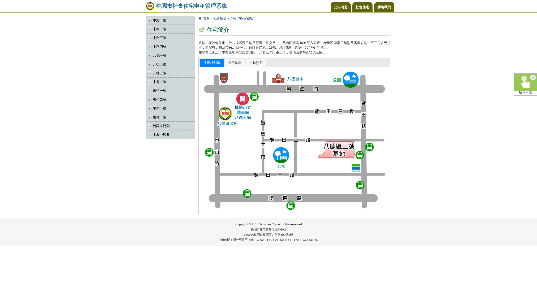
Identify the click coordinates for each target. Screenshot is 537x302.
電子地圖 (235, 63)
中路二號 (159, 29)
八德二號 (159, 64)
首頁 (206, 18)
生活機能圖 (212, 63)
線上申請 (525, 93)
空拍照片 (256, 63)
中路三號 (159, 38)
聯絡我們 (384, 7)
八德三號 (159, 73)
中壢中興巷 (161, 135)
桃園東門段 (161, 126)
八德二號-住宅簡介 (242, 18)
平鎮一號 (159, 108)
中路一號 (159, 20)
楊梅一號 (159, 117)
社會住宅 (362, 7)
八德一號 (159, 55)
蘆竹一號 (159, 90)
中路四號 (159, 46)
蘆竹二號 (159, 99)
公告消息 (340, 7)
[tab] (212, 63)
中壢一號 (159, 82)
